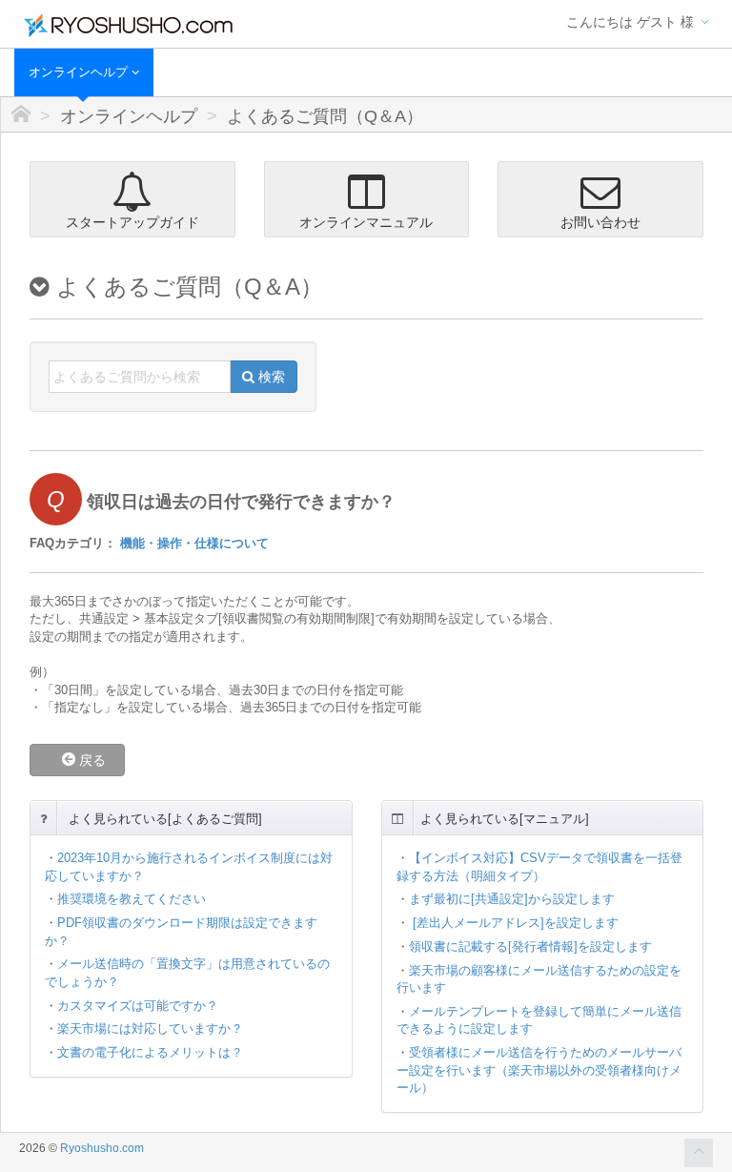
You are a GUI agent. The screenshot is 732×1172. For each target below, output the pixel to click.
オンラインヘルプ (80, 72)
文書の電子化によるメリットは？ (150, 1052)
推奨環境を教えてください (131, 899)
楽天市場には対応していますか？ (150, 1028)
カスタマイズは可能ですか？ (137, 1005)
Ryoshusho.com (102, 1148)
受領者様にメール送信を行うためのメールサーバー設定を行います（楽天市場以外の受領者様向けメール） (538, 1070)
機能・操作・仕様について (194, 543)
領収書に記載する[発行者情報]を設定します (530, 946)
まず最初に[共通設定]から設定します (512, 899)
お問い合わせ (600, 222)
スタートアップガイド (132, 222)
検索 (269, 376)
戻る (97, 760)
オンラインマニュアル (366, 222)
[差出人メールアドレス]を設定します (514, 922)
